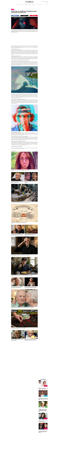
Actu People (45, 418)
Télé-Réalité (26, 4)
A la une (19, 4)
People (22, 4)
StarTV (37, 4)
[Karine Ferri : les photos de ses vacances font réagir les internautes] (43, 416)
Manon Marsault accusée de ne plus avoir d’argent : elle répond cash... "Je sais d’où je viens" (43, 399)
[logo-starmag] (29, 2)
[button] (42, 2)
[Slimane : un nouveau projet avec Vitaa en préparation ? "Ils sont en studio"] (43, 383)
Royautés (30, 4)
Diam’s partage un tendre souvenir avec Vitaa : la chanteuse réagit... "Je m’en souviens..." (43, 432)
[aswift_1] (29, 6)
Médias (33, 4)
